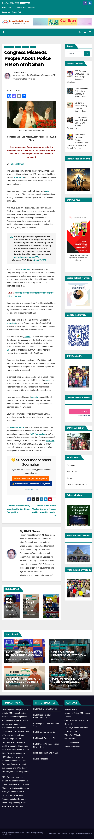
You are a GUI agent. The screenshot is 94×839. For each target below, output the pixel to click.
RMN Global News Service (45, 709)
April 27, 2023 (39, 260)
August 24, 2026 (60, 659)
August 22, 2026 (15, 686)
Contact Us (6, 12)
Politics (26, 47)
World (33, 47)
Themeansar (6, 835)
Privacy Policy (17, 12)
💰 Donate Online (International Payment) (31, 484)
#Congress (45, 75)
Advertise (31, 8)
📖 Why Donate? (31, 490)
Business (64, 645)
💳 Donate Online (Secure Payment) (30, 478)
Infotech (55, 648)
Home (4, 8)
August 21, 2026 (60, 686)
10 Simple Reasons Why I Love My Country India (23, 680)
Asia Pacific (9, 47)
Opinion (29, 596)
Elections (20, 645)
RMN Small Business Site (44, 738)
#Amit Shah (35, 75)
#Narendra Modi (20, 79)
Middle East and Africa (77, 484)
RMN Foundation (40, 759)
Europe (70, 478)
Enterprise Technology (78, 645)
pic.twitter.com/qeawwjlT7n (26, 257)
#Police (32, 79)
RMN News (20, 72)
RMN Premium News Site (44, 732)
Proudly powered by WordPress (13, 833)
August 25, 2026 (15, 659)
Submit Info (21, 8)
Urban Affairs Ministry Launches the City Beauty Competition (19, 508)
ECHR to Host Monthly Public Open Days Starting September (67, 681)
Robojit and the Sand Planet (45, 753)
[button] (80, 32)
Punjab (9, 596)
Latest (29, 645)
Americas (71, 465)
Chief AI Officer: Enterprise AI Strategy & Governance (68, 655)
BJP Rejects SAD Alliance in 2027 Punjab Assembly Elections (24, 655)
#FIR (53, 75)
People (18, 47)
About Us (11, 8)
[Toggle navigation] (89, 32)
